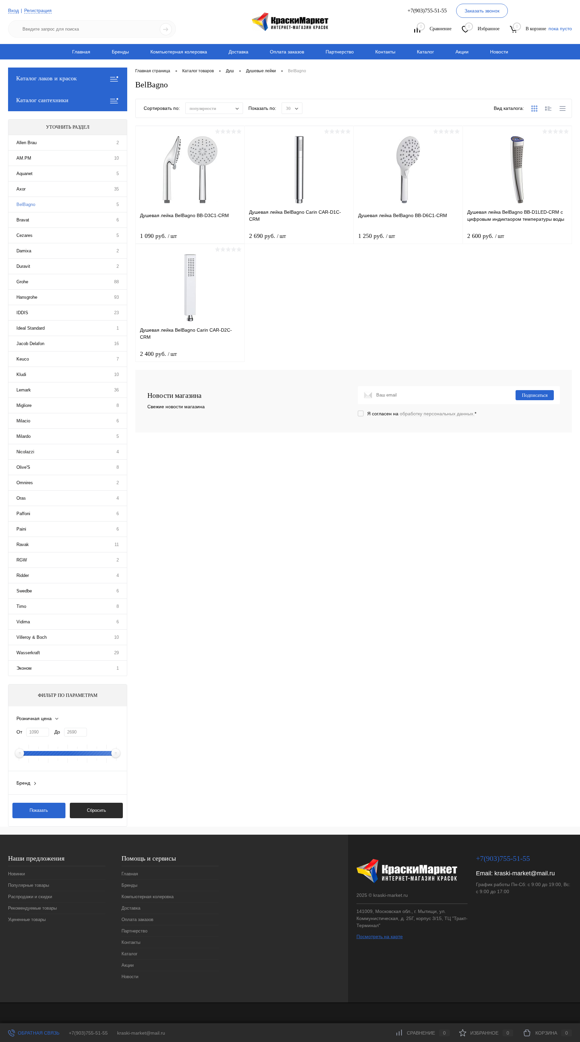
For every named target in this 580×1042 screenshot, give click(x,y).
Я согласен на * (421, 413)
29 (116, 652)
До (57, 732)
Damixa (23, 250)
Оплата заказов (287, 51)
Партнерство (340, 51)
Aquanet (24, 173)
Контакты (385, 51)
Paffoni (23, 513)
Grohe (22, 281)
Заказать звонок (482, 10)
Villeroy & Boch (31, 637)
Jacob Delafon (30, 343)
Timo (21, 606)
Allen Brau (26, 142)
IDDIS (22, 312)
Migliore (24, 405)
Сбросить (96, 810)
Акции (462, 51)
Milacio (23, 420)
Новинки (16, 873)
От (19, 732)
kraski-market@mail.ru (524, 873)
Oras (21, 498)
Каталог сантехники (42, 100)
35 (116, 189)
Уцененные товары (27, 919)
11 (116, 544)
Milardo (23, 436)
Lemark (23, 389)
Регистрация (38, 10)
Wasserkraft (28, 652)
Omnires (24, 482)
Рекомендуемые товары (32, 908)
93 (116, 297)
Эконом (24, 668)
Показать (39, 810)
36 (116, 389)
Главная (81, 51)
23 (116, 312)
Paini (21, 529)
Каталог (425, 51)
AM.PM (23, 158)
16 (116, 343)
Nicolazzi (25, 451)
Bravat (22, 219)
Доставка (238, 51)
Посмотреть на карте (379, 936)
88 (116, 281)
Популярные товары (28, 885)
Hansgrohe (26, 297)
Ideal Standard (30, 328)
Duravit (23, 266)
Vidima (23, 621)
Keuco (22, 359)
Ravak (22, 544)
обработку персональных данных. (437, 413)
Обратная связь (37, 1033)
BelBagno (25, 204)
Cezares (24, 235)
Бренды (120, 51)
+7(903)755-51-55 (88, 1033)
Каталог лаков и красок (46, 78)
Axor (21, 189)
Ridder (22, 575)
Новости (499, 51)
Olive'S (23, 467)
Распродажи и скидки (30, 896)
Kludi (21, 374)
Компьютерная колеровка (178, 51)
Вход (13, 10)
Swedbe (24, 590)
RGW (21, 559)
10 (116, 158)
